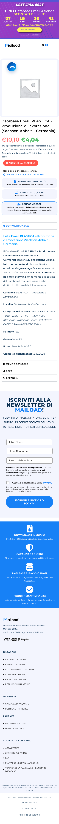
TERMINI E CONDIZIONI (29, 815)
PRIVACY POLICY (29, 802)
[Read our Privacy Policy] (51, 487)
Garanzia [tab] (11, 378)
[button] (20, 163)
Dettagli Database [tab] (17, 226)
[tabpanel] (29, 295)
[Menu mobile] (51, 45)
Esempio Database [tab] (16, 364)
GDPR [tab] (8, 371)
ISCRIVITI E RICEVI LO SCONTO (29, 502)
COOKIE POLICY (29, 809)
